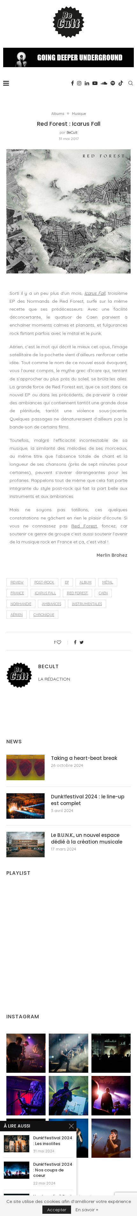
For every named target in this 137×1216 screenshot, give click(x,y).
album (85, 582)
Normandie (21, 604)
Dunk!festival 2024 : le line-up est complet (87, 800)
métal (107, 582)
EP (67, 582)
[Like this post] (63, 642)
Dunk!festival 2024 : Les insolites (52, 1140)
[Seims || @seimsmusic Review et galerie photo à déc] (68, 1095)
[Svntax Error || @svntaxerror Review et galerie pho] (26, 1095)
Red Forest (84, 526)
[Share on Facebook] (75, 642)
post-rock (44, 582)
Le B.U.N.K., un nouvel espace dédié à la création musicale (86, 838)
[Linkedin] (87, 83)
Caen (103, 593)
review (17, 582)
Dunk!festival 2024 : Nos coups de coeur (52, 1170)
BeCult (72, 132)
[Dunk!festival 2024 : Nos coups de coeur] (16, 1170)
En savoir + (87, 1209)
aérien (17, 614)
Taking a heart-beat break (84, 758)
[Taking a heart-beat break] (25, 767)
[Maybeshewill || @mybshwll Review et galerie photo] (26, 1053)
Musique (79, 114)
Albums (57, 114)
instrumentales (87, 604)
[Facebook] (72, 83)
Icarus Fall (94, 293)
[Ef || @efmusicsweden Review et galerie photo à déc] (111, 1138)
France (17, 593)
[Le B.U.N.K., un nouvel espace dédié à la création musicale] (25, 844)
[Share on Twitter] (82, 642)
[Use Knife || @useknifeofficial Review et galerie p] (111, 1053)
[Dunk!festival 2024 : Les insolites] (16, 1143)
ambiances (51, 604)
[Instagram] (79, 83)
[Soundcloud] (104, 83)
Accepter (56, 1209)
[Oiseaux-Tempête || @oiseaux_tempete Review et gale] (111, 1095)
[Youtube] (94, 83)
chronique (43, 614)
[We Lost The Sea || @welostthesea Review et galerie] (68, 1053)
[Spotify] (113, 83)
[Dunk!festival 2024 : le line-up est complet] (25, 806)
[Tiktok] (120, 83)
